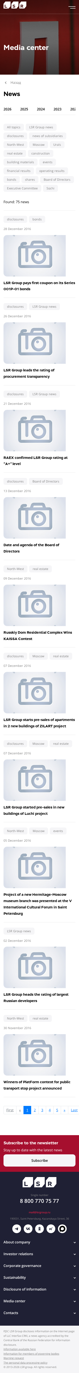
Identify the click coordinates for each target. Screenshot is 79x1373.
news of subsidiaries (47, 136)
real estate (15, 153)
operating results (52, 171)
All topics (13, 127)
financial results (19, 171)
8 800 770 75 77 (39, 1200)
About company (17, 1242)
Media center (14, 1301)
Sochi (50, 188)
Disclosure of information (25, 1289)
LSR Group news (41, 127)
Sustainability (15, 1277)
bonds (11, 179)
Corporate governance (22, 1265)
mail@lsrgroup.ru (39, 1212)
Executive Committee (22, 188)
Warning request (14, 1358)
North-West (15, 144)
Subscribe (39, 1160)
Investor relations (18, 1253)
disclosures (15, 136)
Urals (57, 144)
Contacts (11, 1312)
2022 (74, 109)
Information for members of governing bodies (31, 1354)
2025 (24, 109)
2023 (57, 109)
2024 (41, 109)
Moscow (39, 144)
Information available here (20, 1349)
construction (40, 153)
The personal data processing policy (25, 1362)
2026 (7, 109)
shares (30, 179)
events (47, 162)
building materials (20, 162)
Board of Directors (57, 179)
